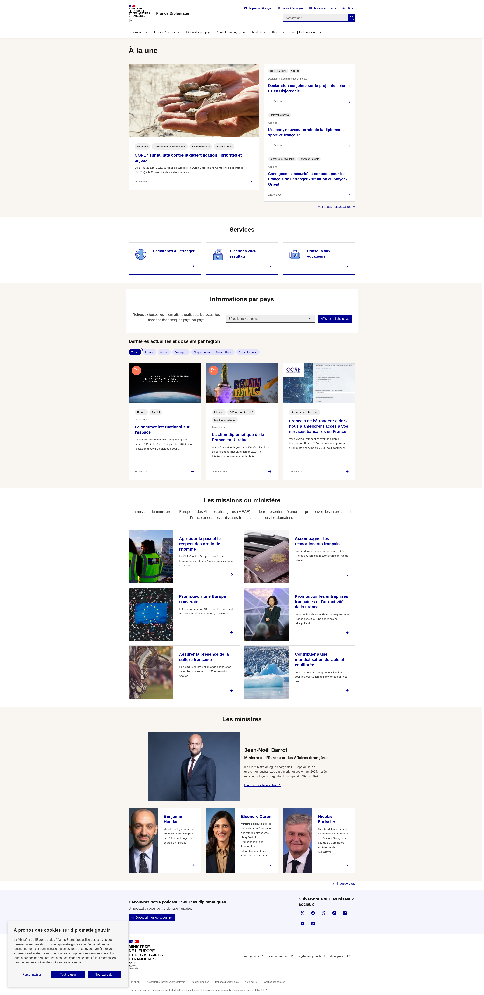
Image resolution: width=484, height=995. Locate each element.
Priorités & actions (164, 32)
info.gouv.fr (252, 956)
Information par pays (198, 32)
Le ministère (136, 32)
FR (348, 8)
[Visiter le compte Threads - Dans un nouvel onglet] (323, 913)
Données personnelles (227, 982)
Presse (276, 32)
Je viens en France (324, 8)
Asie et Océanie (247, 352)
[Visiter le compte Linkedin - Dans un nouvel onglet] (313, 924)
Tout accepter (104, 974)
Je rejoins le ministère (304, 32)
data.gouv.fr (338, 956)
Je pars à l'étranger (260, 8)
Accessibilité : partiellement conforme (166, 982)
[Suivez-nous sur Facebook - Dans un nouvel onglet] (313, 913)
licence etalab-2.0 (255, 990)
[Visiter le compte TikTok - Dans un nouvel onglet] (345, 913)
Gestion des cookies (274, 982)
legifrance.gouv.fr (310, 956)
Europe (149, 352)
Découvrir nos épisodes (152, 917)
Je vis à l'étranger (292, 8)
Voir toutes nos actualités (334, 206)
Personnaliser (31, 974)
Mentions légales (200, 982)
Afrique (164, 352)
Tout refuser (68, 974)
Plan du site (135, 982)
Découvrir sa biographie (260, 785)
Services (256, 32)
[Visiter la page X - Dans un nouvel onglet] (302, 913)
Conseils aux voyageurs (231, 32)
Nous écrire (251, 982)
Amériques (181, 352)
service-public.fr (279, 956)
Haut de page (346, 883)
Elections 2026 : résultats (244, 253)
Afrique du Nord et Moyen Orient (212, 352)
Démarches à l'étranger (174, 251)
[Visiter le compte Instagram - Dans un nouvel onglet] (334, 913)
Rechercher (351, 18)
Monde (135, 352)
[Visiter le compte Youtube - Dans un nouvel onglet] (302, 924)
